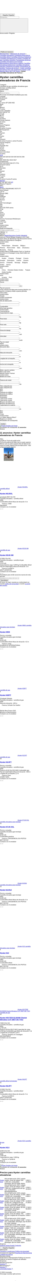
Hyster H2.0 (4, 1147)
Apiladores (27, 57)
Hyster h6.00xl (6, 890)
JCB (11, 69)
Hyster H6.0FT (6, 1086)
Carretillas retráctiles (9, 60)
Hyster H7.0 (2, 1233)
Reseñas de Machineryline (23, 1253)
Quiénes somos (5, 1245)
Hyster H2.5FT (6, 762)
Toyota (18, 71)
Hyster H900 (5, 632)
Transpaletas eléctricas (23, 60)
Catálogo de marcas (6, 1254)
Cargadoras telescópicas (22, 55)
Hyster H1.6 (2, 1181)
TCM (13, 71)
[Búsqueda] (14, 25)
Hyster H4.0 (2, 1227)
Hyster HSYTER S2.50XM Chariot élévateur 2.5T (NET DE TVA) (13, 1019)
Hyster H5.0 (2, 1240)
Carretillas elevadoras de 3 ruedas (11, 58)
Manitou (2, 71)
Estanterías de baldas (12, 66)
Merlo (7, 71)
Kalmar (24, 69)
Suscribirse (4, 580)
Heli (8, 69)
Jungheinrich (17, 69)
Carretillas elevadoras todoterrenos (15, 64)
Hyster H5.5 (2, 1220)
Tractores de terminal (12, 68)
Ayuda (12, 1245)
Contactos (18, 1245)
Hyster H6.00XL (6, 493)
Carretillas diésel (5, 57)
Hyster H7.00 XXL (7, 827)
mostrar (3, 424)
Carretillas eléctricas (17, 57)
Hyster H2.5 (2, 1188)
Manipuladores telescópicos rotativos (11, 63)
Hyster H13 (4, 953)
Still (10, 71)
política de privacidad (11, 584)
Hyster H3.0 (2, 1195)
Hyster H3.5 (2, 1208)
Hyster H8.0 (2, 1201)
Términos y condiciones (7, 1251)
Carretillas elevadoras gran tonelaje (11, 61)
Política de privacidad (22, 1251)
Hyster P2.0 (2, 1214)
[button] (16, 42)
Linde (28, 69)
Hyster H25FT (5, 695)
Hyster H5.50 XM (6, 555)
